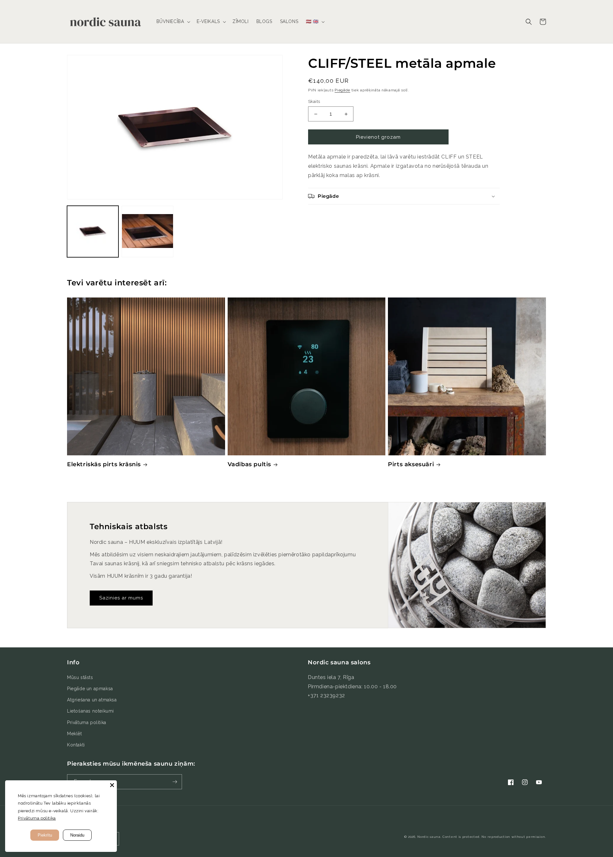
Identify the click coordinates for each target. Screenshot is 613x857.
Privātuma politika (86, 722)
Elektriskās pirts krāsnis (104, 464)
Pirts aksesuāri (411, 464)
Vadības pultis (249, 464)
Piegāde (342, 90)
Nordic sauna (428, 836)
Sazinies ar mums (121, 598)
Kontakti (76, 744)
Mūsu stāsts (80, 677)
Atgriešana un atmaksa (92, 699)
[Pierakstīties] (175, 781)
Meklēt (74, 733)
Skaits (314, 101)
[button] (173, 21)
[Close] (112, 785)
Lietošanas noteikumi (90, 711)
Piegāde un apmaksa (90, 688)
